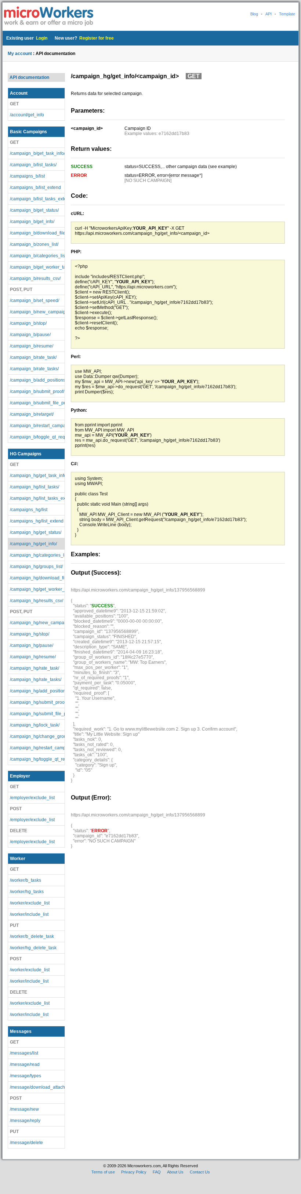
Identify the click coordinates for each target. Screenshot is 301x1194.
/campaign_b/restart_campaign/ (37, 425)
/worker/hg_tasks (27, 891)
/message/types (25, 1075)
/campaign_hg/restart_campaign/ (37, 747)
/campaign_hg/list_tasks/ (34, 486)
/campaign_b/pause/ (30, 334)
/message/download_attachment (37, 1087)
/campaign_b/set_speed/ (34, 300)
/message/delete (26, 1142)
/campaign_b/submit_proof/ (37, 391)
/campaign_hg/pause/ (31, 645)
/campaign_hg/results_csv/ (36, 600)
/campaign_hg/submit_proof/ (37, 702)
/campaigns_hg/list (28, 509)
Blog (254, 14)
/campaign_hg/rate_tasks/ (35, 679)
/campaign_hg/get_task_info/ (37, 475)
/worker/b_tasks (25, 880)
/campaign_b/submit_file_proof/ (37, 402)
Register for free (96, 38)
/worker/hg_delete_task (33, 947)
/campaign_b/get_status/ (34, 210)
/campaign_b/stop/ (28, 323)
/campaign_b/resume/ (31, 346)
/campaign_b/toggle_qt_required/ (37, 437)
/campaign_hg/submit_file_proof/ (37, 713)
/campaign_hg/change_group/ (37, 736)
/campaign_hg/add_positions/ (37, 691)
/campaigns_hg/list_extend (37, 521)
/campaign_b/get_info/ (32, 221)
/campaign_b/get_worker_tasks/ (37, 267)
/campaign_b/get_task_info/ (37, 153)
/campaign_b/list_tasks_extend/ (37, 198)
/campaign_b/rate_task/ (33, 357)
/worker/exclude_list (30, 903)
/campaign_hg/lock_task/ (34, 725)
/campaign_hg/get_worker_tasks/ (37, 589)
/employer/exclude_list (32, 797)
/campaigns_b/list (27, 176)
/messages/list (24, 1053)
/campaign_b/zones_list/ (34, 244)
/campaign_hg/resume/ (33, 656)
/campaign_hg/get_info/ (33, 543)
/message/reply (25, 1120)
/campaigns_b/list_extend (35, 187)
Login (41, 38)
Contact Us (200, 1172)
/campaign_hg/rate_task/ (34, 668)
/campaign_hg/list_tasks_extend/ (37, 498)
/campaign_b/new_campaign (37, 311)
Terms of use (103, 1172)
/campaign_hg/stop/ (29, 634)
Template (287, 14)
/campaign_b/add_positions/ (37, 380)
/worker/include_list (29, 914)
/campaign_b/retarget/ (32, 414)
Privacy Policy (133, 1172)
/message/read (25, 1064)
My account (20, 53)
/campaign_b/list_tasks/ (33, 164)
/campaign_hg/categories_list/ (37, 555)
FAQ (157, 1172)
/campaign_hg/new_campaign (37, 622)
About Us (175, 1172)
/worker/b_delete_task (32, 936)
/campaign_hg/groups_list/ (36, 566)
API (268, 14)
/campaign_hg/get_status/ (35, 532)
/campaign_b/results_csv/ (35, 278)
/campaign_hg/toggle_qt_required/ (37, 759)
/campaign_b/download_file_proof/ (37, 233)
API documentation (29, 77)
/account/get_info (27, 114)
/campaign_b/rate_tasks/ (34, 368)
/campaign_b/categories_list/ (37, 255)
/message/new (24, 1109)
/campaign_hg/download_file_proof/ (37, 577)
